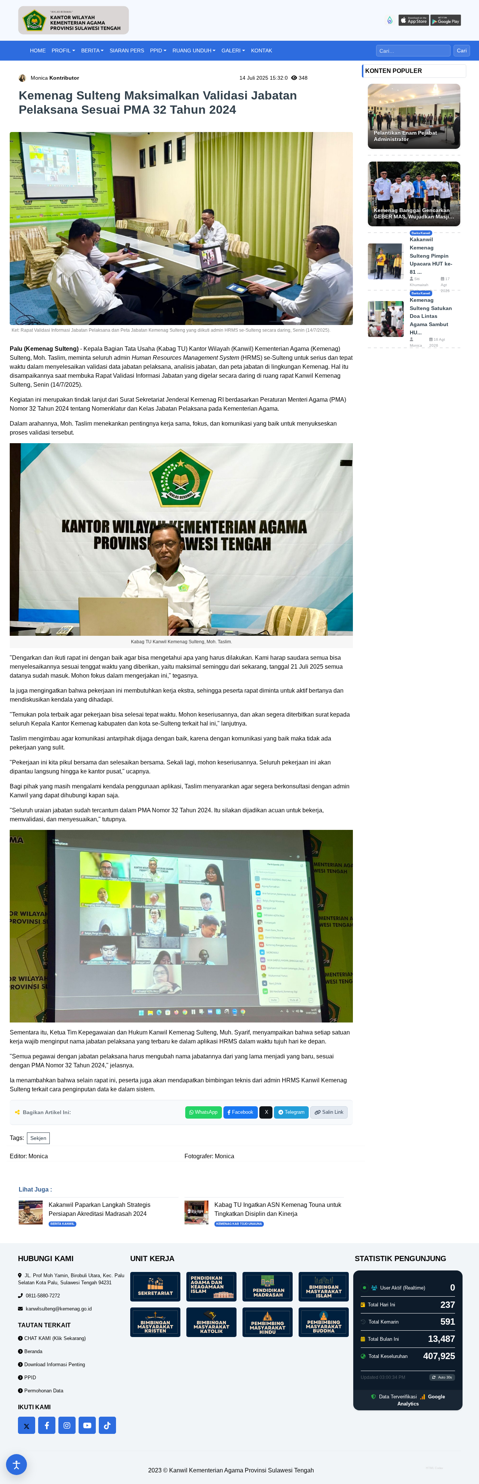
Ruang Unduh (192, 50)
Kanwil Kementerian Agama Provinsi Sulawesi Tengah (241, 1470)
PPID (156, 50)
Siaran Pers (127, 50)
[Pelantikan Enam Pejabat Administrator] (414, 116)
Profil (61, 50)
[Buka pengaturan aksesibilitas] (16, 1464)
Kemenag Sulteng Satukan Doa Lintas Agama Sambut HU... (431, 316)
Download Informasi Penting (54, 1364)
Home (38, 50)
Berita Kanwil (62, 1224)
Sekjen (38, 1138)
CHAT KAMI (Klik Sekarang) (54, 1338)
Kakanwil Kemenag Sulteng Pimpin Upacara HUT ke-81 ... (431, 255)
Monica (55, 78)
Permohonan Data (43, 1390)
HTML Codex (434, 1468)
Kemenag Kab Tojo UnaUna (239, 1224)
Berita (90, 50)
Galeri (231, 50)
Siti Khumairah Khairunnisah (421, 284)
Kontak (261, 50)
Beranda (32, 1351)
